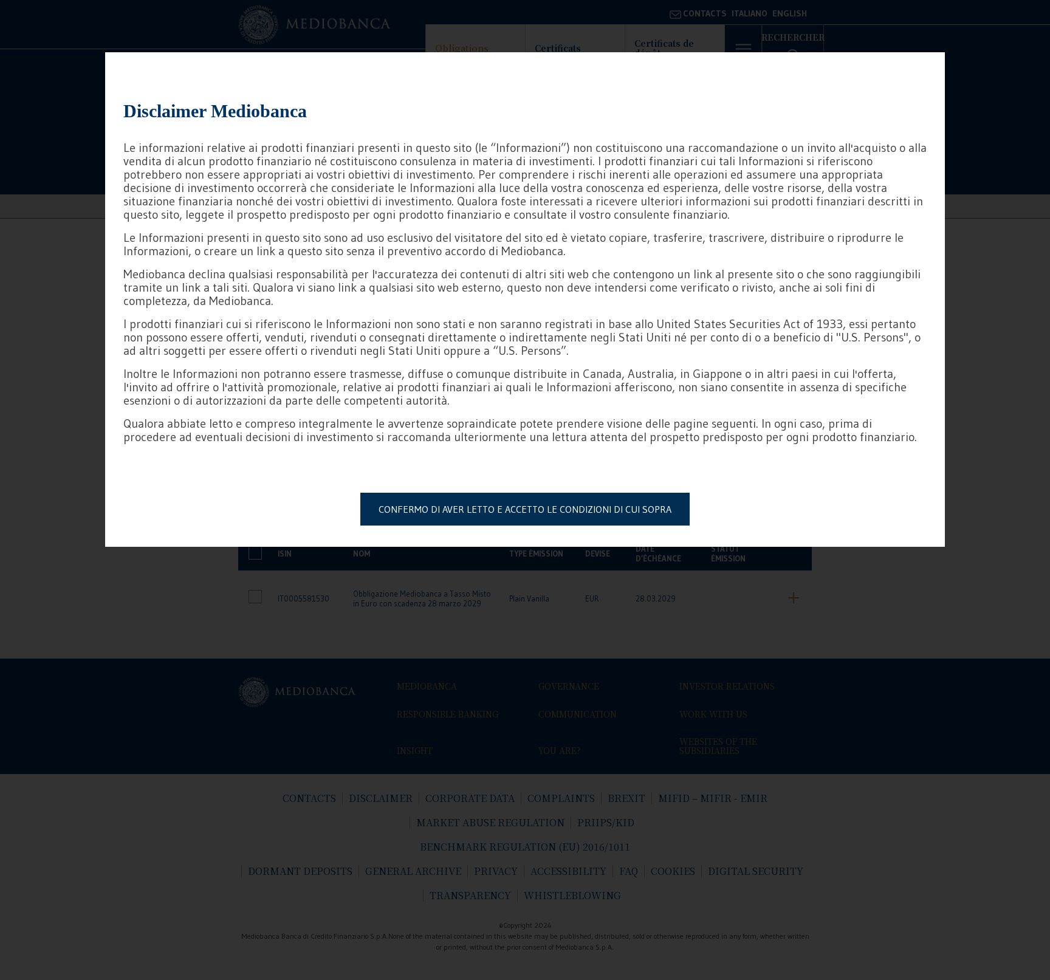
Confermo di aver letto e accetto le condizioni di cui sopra (525, 509)
